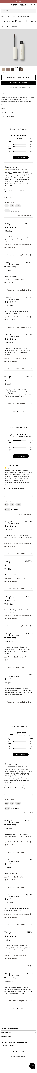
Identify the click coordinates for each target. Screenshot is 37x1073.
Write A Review (20, 157)
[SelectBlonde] (3, 69)
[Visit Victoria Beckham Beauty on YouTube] (23, 1052)
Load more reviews (18, 411)
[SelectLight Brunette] (8, 69)
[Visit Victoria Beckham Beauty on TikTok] (19, 1052)
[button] (35, 5)
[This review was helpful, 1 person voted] (27, 368)
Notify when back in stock (18, 82)
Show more (15, 211)
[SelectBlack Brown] (12, 69)
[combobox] (17, 11)
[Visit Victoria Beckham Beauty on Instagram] (14, 1052)
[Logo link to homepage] (18, 5)
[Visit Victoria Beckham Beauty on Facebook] (16, 1052)
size (6, 206)
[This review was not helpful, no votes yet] (30, 255)
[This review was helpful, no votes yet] (26, 255)
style (11, 206)
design (18, 206)
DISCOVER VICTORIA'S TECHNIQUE (19, 77)
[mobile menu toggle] (2, 5)
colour (7, 211)
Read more (4, 108)
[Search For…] (34, 11)
